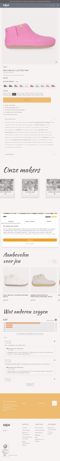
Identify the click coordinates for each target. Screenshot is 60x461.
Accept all (30, 240)
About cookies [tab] (30, 221)
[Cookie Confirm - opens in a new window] (51, 217)
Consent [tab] (10, 221)
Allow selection (30, 243)
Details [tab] (49, 221)
